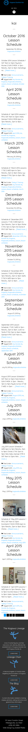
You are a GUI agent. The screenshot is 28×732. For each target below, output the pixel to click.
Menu (15, 8)
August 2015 (17, 395)
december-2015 (18, 236)
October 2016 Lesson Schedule (14, 40)
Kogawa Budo (14, 2)
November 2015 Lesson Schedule (14, 250)
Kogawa (4, 82)
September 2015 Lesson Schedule (14, 304)
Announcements (17, 75)
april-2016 (16, 133)
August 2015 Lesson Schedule (14, 358)
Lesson (3, 84)
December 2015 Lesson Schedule (14, 198)
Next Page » (19, 615)
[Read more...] (10, 70)
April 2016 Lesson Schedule (14, 93)
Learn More (14, 653)
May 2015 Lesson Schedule (14, 482)
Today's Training (7, 77)
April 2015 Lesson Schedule (14, 550)
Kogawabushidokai (14, 82)
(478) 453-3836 (14, 725)
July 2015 (16, 468)
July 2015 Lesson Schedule (14, 409)
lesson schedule (12, 84)
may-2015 (22, 542)
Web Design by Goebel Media (14, 728)
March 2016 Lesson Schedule (14, 147)
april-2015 (16, 606)
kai (14, 79)
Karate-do (18, 79)
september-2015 (7, 351)
